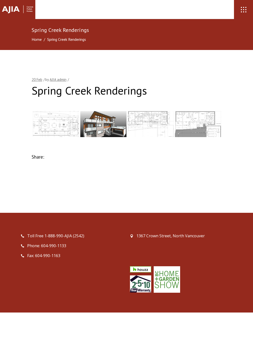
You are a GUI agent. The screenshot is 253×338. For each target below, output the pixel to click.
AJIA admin (58, 79)
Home (37, 39)
